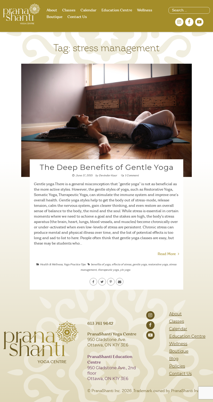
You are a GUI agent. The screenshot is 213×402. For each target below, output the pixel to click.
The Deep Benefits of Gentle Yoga (106, 167)
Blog (173, 358)
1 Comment (132, 175)
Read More (167, 254)
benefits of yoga (100, 264)
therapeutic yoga (108, 270)
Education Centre (117, 10)
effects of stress (121, 264)
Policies (177, 366)
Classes (69, 10)
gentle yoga (140, 264)
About (52, 10)
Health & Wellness (51, 264)
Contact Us (77, 17)
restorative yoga (158, 264)
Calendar (88, 10)
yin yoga (125, 270)
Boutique (54, 17)
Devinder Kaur (108, 175)
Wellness (144, 10)
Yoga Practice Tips (74, 264)
